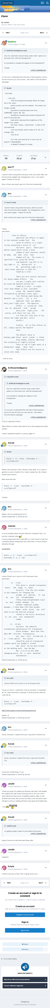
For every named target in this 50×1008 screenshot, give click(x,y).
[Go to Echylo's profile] (4, 868)
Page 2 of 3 (25, 33)
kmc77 (11, 167)
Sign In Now (25, 930)
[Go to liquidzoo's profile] (4, 43)
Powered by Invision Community (25, 1004)
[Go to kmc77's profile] (4, 168)
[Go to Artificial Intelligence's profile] (4, 369)
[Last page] (47, 33)
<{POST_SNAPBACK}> (38, 70)
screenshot (6, 549)
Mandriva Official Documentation (17, 979)
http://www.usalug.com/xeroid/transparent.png (19, 710)
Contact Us (25, 1002)
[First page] (3, 33)
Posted (16, 44)
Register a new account (25, 915)
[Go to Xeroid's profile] (4, 444)
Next (42, 33)
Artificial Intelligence (17, 368)
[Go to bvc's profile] (4, 195)
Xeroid (11, 443)
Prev (8, 33)
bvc (9, 193)
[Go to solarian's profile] (4, 527)
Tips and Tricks (19, 25)
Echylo (11, 866)
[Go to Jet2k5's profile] (4, 785)
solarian (11, 526)
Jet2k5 (6, 22)
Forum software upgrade (13, 986)
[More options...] (45, 43)
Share (25, 944)
